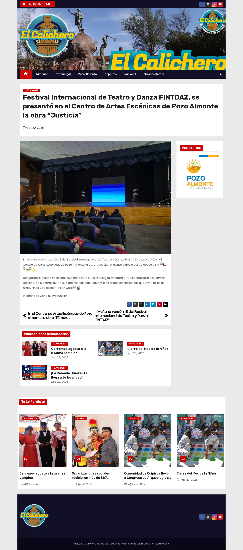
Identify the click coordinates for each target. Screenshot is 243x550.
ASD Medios (162, 543)
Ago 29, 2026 (59, 357)
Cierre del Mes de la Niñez (147, 349)
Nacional (130, 74)
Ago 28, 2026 (59, 382)
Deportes (111, 74)
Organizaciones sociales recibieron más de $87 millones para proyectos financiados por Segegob (91, 479)
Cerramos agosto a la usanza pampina (68, 351)
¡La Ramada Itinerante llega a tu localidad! (69, 375)
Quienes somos (154, 74)
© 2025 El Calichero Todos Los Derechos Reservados (104, 543)
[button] (221, 74)
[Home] (26, 74)
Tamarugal (63, 74)
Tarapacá (42, 74)
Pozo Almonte (87, 74)
